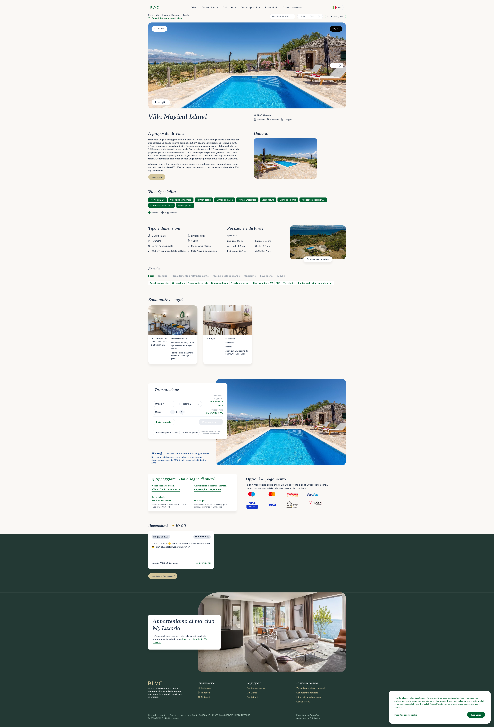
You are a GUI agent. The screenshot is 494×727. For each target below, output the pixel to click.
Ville (193, 7)
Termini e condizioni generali (310, 688)
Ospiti (302, 16)
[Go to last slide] (333, 65)
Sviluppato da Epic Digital (308, 718)
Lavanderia (266, 275)
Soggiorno (250, 275)
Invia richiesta (163, 421)
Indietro (161, 29)
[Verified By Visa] (256, 505)
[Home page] (155, 7)
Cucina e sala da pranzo (226, 275)
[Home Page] (155, 683)
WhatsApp (199, 500)
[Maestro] (256, 495)
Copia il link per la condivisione (167, 18)
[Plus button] (181, 412)
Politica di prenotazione (166, 432)
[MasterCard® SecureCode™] (296, 495)
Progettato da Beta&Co (307, 715)
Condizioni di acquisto (307, 692)
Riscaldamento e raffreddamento (190, 275)
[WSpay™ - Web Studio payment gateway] (296, 505)
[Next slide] (340, 65)
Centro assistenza (293, 7)
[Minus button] (172, 412)
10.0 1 (162, 102)
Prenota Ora (209, 421)
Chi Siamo (252, 692)
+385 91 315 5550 (161, 500)
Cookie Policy (303, 701)
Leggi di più (157, 177)
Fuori (151, 275)
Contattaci (252, 697)
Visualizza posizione (319, 259)
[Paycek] (317, 505)
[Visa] (276, 505)
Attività (281, 275)
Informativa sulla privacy (308, 697)
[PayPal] (317, 495)
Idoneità (162, 275)
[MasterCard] (276, 495)
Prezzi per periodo (191, 432)
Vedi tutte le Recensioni (162, 576)
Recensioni (271, 7)
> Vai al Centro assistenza (166, 489)
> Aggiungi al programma (207, 489)
